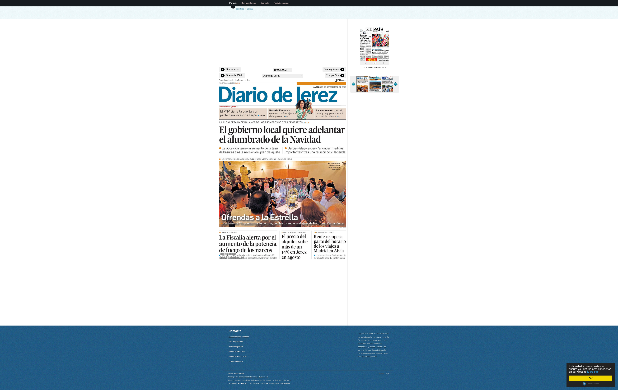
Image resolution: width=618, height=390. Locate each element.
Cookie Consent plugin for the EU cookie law (591, 383)
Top (387, 373)
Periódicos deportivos (237, 351)
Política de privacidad (236, 373)
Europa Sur (333, 75)
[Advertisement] (282, 43)
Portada (233, 3)
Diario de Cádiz (234, 75)
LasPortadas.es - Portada (237, 383)
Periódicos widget (282, 3)
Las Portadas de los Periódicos (374, 67)
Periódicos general (236, 347)
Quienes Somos (248, 3)
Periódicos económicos (238, 356)
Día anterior (232, 69)
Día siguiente (332, 69)
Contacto (265, 3)
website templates (272, 383)
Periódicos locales (236, 361)
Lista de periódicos (236, 342)
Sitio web (341, 80)
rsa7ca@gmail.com (241, 337)
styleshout (286, 383)
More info (593, 371)
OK (591, 378)
